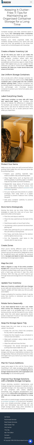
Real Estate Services (10, 422)
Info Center (8, 427)
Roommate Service (10, 419)
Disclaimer (7, 438)
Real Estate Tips (9, 424)
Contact (6, 435)
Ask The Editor (9, 432)
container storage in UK (10, 401)
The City (6, 430)
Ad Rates (7, 417)
